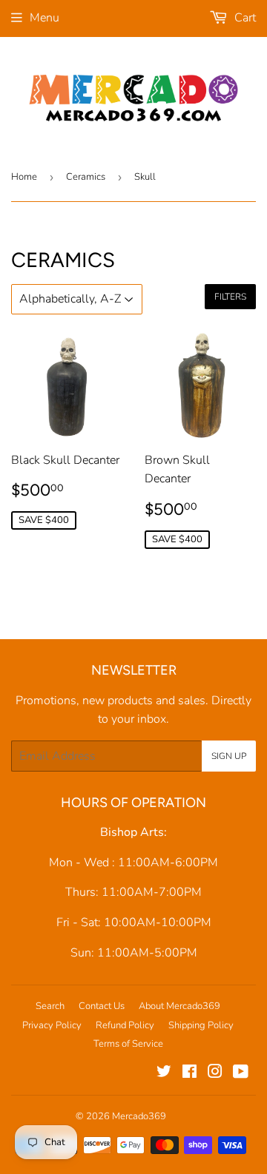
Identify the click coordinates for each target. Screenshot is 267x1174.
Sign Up (228, 756)
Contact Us (102, 1006)
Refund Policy (125, 1025)
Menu (44, 18)
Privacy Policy (52, 1025)
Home (24, 176)
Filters (230, 297)
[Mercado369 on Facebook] (189, 1073)
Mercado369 (139, 1116)
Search (50, 1006)
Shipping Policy (201, 1025)
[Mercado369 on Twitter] (163, 1073)
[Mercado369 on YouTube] (240, 1073)
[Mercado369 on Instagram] (215, 1073)
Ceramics (85, 176)
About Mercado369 (179, 1006)
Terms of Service (128, 1043)
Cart (243, 18)
